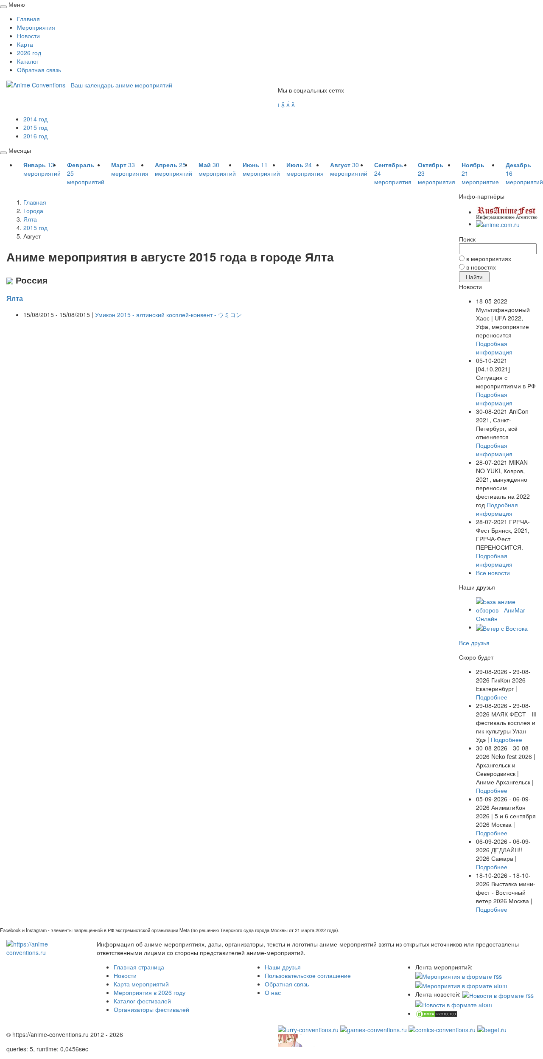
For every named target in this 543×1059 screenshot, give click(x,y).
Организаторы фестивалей (151, 1009)
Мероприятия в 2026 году (149, 992)
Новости (28, 35)
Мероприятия (36, 27)
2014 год (35, 119)
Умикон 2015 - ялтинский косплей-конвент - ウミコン (168, 314)
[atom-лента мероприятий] (461, 984)
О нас (273, 992)
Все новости (493, 572)
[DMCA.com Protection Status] (436, 1013)
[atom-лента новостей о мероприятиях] (453, 1004)
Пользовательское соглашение (308, 975)
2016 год (35, 136)
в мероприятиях (488, 258)
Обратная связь (39, 69)
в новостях (481, 267)
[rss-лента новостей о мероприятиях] (498, 994)
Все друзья (474, 642)
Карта (25, 44)
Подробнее (491, 697)
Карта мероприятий (141, 984)
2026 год (29, 52)
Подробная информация (494, 347)
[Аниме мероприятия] (45, 947)
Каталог (28, 61)
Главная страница (139, 967)
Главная (28, 18)
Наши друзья (283, 967)
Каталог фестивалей (142, 1001)
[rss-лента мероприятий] (458, 975)
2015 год (35, 127)
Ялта (14, 298)
